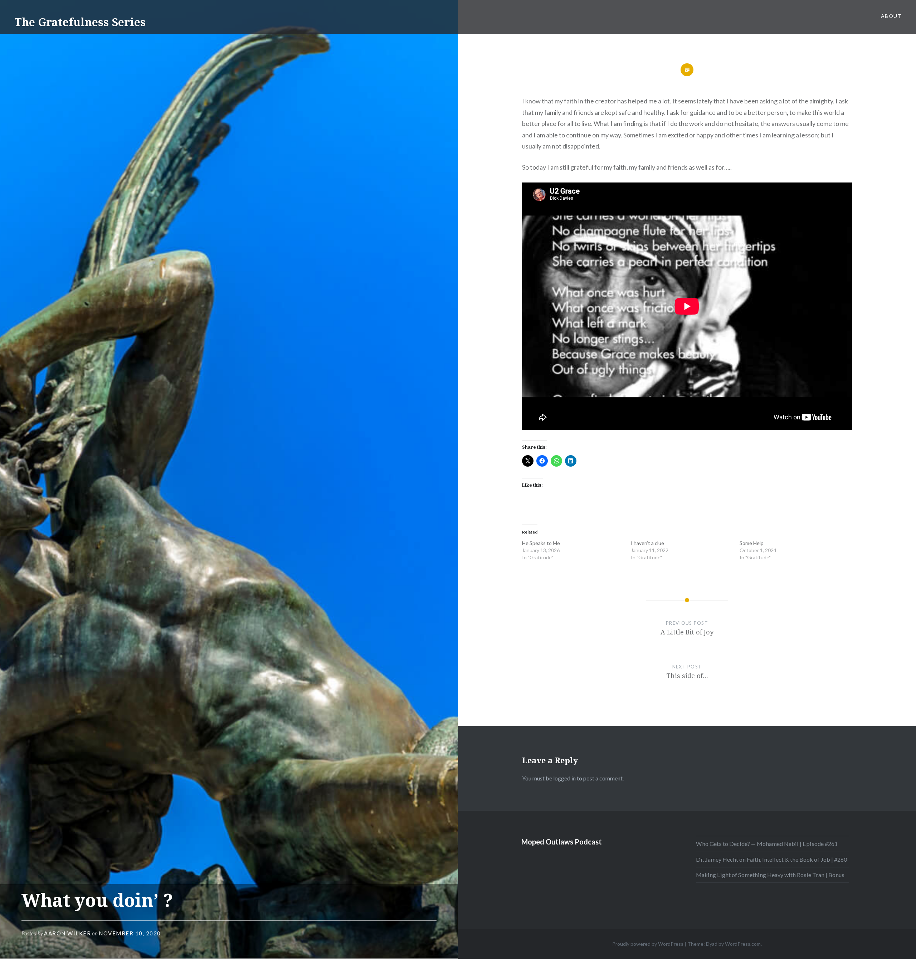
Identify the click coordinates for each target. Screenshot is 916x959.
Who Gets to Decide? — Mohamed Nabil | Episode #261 (767, 843)
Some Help (752, 543)
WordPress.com (743, 944)
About (891, 16)
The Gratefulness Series (80, 22)
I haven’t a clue (647, 543)
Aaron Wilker (67, 933)
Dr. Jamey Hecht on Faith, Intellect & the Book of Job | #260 (771, 859)
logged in (564, 778)
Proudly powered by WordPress (647, 944)
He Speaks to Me (541, 543)
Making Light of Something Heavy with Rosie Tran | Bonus (770, 874)
